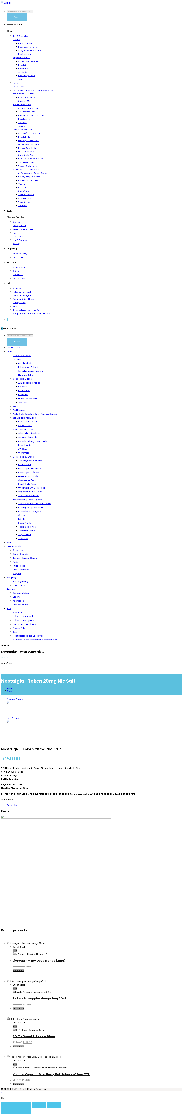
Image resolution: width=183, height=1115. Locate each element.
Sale (9, 542)
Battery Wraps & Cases (30, 507)
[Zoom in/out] (8, 1105)
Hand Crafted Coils (23, 429)
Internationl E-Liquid (28, 367)
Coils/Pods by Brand (23, 456)
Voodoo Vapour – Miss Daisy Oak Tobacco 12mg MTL (51, 1074)
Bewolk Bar (24, 390)
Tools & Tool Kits (27, 526)
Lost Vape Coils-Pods (29, 468)
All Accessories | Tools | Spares (34, 503)
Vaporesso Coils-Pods (30, 491)
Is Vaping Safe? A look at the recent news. (35, 639)
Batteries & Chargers (29, 511)
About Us (17, 612)
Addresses (18, 600)
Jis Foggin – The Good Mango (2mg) (39, 961)
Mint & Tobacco (21, 569)
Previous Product (15, 699)
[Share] (38, 1105)
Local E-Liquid (25, 363)
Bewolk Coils (24, 445)
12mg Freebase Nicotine (31, 370)
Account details (21, 592)
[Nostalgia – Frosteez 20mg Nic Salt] (14, 714)
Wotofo (22, 402)
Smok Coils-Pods (27, 483)
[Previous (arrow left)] (8, 1111)
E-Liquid (17, 359)
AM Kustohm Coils (27, 437)
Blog (15, 631)
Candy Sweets (20, 553)
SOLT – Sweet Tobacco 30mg (34, 1036)
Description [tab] (12, 805)
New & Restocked (22, 355)
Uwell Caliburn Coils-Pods (31, 487)
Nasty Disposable (27, 398)
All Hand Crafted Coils (30, 433)
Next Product (13, 718)
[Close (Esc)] (54, 1105)
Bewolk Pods (24, 464)
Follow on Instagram (23, 620)
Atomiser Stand (26, 530)
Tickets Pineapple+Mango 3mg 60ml (39, 998)
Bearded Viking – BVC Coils (32, 441)
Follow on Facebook (23, 616)
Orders (16, 596)
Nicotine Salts (25, 374)
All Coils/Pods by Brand (30, 460)
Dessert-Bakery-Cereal (25, 557)
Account (11, 589)
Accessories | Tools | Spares (27, 499)
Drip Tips (22, 519)
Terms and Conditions (24, 624)
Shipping (11, 577)
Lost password (20, 604)
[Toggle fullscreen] (23, 1105)
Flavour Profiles (15, 546)
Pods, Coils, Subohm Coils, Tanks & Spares (35, 413)
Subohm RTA (25, 425)
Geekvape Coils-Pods (29, 472)
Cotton (22, 515)
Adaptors (23, 538)
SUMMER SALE (13, 347)
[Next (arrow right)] (23, 1111)
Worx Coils (23, 452)
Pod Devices (19, 409)
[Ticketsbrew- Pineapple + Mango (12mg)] (14, 733)
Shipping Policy (20, 581)
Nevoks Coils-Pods (28, 476)
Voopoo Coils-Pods (28, 495)
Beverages (18, 550)
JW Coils (22, 448)
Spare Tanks (24, 522)
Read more (18, 970)
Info (9, 608)
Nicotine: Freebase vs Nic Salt (28, 635)
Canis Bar (23, 394)
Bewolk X (22, 386)
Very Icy (17, 573)
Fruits (15, 561)
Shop (9, 351)
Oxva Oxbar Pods (27, 480)
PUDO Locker (19, 585)
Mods (15, 406)
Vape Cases (24, 534)
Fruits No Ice (19, 565)
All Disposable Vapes (29, 382)
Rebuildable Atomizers (24, 417)
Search (17, 17)
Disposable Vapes (22, 378)
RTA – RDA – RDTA (27, 421)
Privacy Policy (20, 628)
